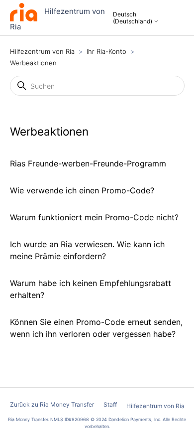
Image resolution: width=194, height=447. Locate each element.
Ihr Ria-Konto (107, 51)
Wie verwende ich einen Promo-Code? (82, 190)
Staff (110, 404)
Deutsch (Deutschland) (133, 18)
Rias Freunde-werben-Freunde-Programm (88, 163)
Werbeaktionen (33, 63)
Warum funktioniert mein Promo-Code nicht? (94, 217)
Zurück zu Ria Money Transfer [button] (52, 404)
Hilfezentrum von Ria (42, 51)
